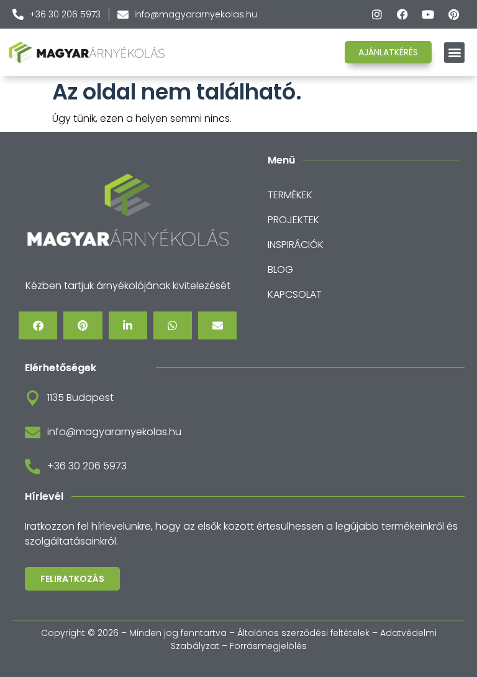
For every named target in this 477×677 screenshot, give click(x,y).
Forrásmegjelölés (268, 646)
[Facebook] (402, 14)
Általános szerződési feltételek (303, 633)
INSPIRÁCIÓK (296, 244)
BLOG (280, 269)
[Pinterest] (453, 14)
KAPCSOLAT (295, 294)
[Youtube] (428, 14)
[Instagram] (377, 14)
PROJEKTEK (293, 220)
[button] (454, 52)
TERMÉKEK (290, 195)
